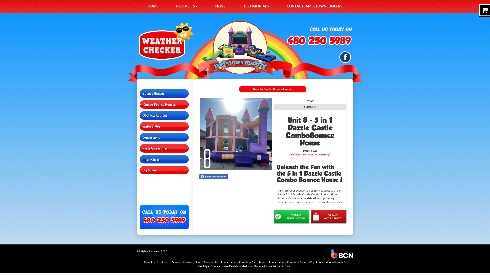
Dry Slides (149, 170)
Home (153, 6)
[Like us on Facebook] (345, 56)
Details (310, 100)
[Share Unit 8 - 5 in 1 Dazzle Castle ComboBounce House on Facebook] (235, 176)
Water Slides (151, 126)
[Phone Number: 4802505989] (317, 41)
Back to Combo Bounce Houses (273, 89)
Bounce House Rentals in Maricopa (231, 266)
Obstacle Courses (155, 115)
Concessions (151, 137)
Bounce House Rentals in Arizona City (291, 262)
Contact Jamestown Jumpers (314, 6)
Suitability (310, 106)
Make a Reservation (296, 216)
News (220, 6)
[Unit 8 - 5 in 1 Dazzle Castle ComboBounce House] (235, 134)
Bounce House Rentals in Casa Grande (244, 262)
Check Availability (333, 216)
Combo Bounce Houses (160, 104)
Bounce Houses (153, 93)
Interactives (151, 159)
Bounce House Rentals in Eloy (272, 266)
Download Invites (182, 262)
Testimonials (256, 6)
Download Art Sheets (157, 262)
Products (185, 6)
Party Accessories (155, 148)
